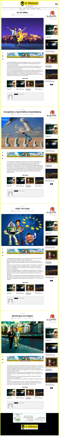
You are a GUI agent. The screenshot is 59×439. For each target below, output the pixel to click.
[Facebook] (55, 4)
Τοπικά (28, 8)
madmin (16, 114)
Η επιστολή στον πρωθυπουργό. (28, 89)
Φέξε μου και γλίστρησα (20, 89)
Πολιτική (24, 8)
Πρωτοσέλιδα (33, 8)
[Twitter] (57, 4)
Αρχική (20, 8)
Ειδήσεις (38, 8)
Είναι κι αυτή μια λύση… (39, 89)
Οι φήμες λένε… (9, 89)
